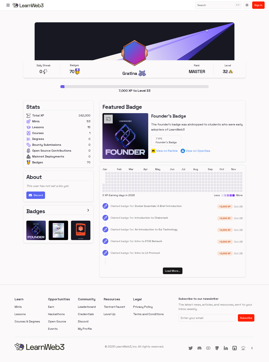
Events (53, 329)
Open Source (57, 321)
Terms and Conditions (148, 314)
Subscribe (246, 318)
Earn (51, 307)
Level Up (109, 314)
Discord (38, 195)
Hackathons (56, 314)
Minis (18, 307)
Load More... (172, 270)
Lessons (20, 314)
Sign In (258, 5)
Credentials (86, 314)
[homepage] (55, 346)
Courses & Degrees (27, 321)
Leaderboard (87, 307)
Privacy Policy (143, 307)
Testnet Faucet (114, 307)
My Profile (85, 329)
